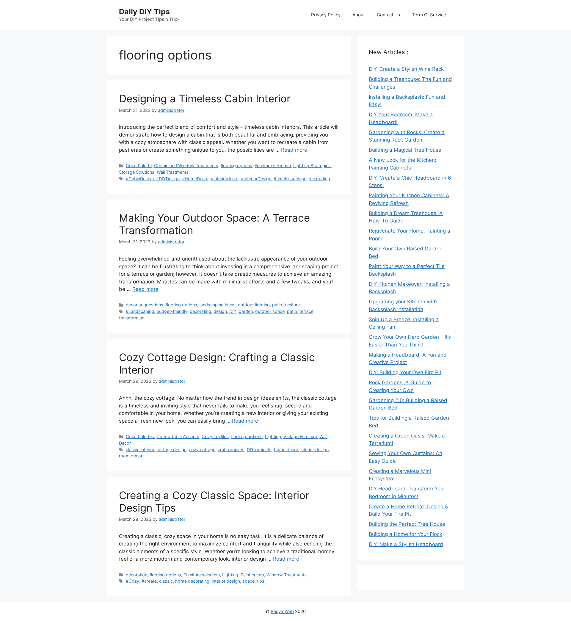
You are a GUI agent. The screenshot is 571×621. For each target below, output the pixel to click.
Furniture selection (273, 165)
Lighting (273, 436)
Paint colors (252, 574)
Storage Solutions (136, 172)
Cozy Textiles (215, 436)
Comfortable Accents (177, 436)
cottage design (171, 449)
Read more (294, 150)
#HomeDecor (195, 178)
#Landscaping (140, 311)
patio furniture (286, 304)
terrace (306, 311)
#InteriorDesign (256, 178)
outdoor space (270, 311)
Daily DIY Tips (144, 11)
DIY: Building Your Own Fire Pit (405, 372)
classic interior (140, 449)
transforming (132, 317)
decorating (319, 178)
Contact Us (388, 15)
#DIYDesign (168, 178)
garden (246, 311)
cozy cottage (202, 449)
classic (166, 581)
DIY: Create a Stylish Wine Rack (406, 69)
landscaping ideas (218, 304)
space (248, 581)
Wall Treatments (173, 172)
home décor (286, 449)
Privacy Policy (326, 15)
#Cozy (132, 581)
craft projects (231, 449)
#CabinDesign (140, 178)
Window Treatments (286, 574)
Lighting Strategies (312, 165)
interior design (314, 449)
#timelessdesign (290, 178)
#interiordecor (225, 178)
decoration (136, 574)
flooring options (236, 165)
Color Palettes (140, 436)
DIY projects (259, 449)
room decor (130, 455)
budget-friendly (171, 311)
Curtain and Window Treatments (186, 165)
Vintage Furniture (300, 436)
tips (260, 581)
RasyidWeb (282, 611)
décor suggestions (144, 304)
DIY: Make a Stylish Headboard (406, 544)
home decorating (192, 581)
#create (149, 581)
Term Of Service (429, 15)
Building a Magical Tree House (405, 150)
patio (292, 311)
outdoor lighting (254, 304)
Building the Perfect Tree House (407, 524)
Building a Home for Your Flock (405, 534)
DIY (232, 311)
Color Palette (139, 165)
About (358, 15)
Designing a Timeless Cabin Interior (205, 98)
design (220, 311)
